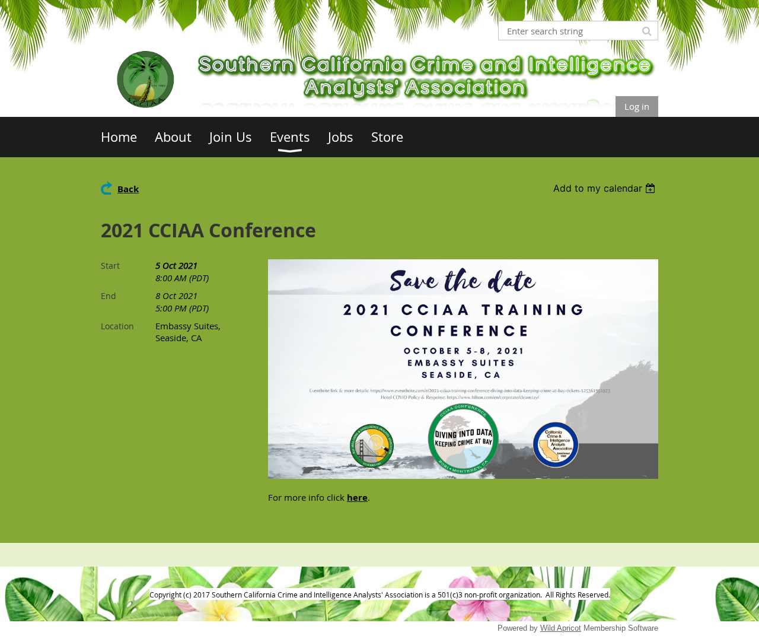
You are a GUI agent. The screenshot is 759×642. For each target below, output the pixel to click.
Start (110, 265)
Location (117, 326)
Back (128, 189)
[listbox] (605, 188)
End (108, 295)
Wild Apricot (560, 628)
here (357, 497)
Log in (636, 106)
